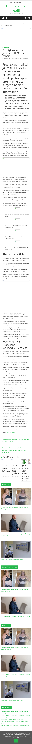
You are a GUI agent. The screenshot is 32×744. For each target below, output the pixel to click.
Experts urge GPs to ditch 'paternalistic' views (12, 559)
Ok (16, 741)
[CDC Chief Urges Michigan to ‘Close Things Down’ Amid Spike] (16, 459)
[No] (30, 737)
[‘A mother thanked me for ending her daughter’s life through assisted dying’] (16, 515)
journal (13, 58)
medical (17, 58)
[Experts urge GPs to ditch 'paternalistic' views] (16, 541)
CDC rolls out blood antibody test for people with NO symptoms (6, 470)
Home (3, 24)
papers (20, 58)
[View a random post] (29, 17)
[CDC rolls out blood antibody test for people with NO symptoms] (6, 459)
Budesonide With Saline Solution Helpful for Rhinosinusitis (15, 440)
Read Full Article (11, 432)
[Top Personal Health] (3, 18)
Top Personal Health (16, 8)
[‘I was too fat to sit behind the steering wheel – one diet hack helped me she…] (16, 488)
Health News (9, 24)
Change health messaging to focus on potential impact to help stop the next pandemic (13, 450)
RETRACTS (5, 60)
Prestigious (25, 58)
